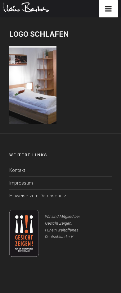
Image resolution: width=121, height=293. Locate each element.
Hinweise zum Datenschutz (37, 196)
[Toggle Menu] (108, 8)
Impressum (21, 183)
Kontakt (17, 170)
